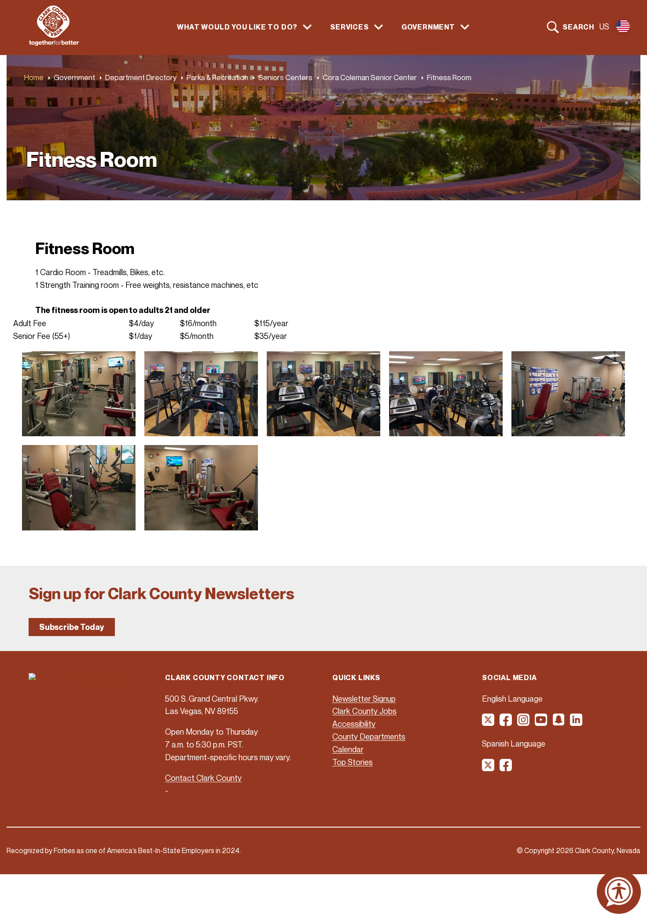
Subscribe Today (71, 627)
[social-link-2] (506, 723)
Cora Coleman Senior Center (370, 77)
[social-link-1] (488, 723)
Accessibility (353, 724)
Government (74, 77)
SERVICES (349, 27)
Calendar (348, 749)
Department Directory (140, 77)
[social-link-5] (559, 723)
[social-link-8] (506, 768)
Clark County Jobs (364, 711)
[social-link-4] (541, 723)
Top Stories (352, 762)
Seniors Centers (285, 77)
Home (34, 77)
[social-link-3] (523, 723)
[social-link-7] (488, 768)
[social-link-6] (576, 723)
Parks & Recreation (217, 77)
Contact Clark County (203, 778)
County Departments (368, 736)
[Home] (54, 43)
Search (578, 26)
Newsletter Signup (364, 698)
